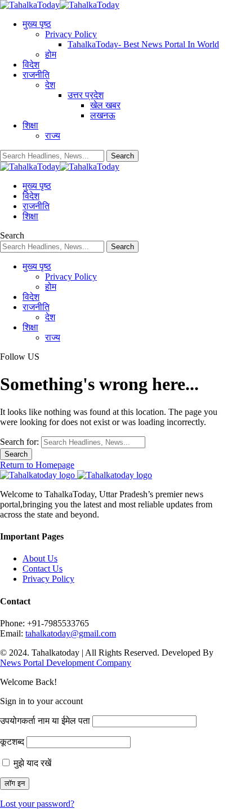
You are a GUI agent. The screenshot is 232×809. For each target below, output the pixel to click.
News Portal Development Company (65, 662)
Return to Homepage (37, 465)
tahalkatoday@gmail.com (70, 633)
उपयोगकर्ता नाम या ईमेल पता (45, 721)
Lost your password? (37, 803)
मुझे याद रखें (31, 763)
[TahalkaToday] (59, 5)
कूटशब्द (12, 741)
